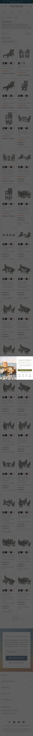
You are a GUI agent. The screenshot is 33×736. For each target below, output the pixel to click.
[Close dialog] (32, 357)
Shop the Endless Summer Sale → (24, 362)
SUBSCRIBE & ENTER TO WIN (25, 370)
